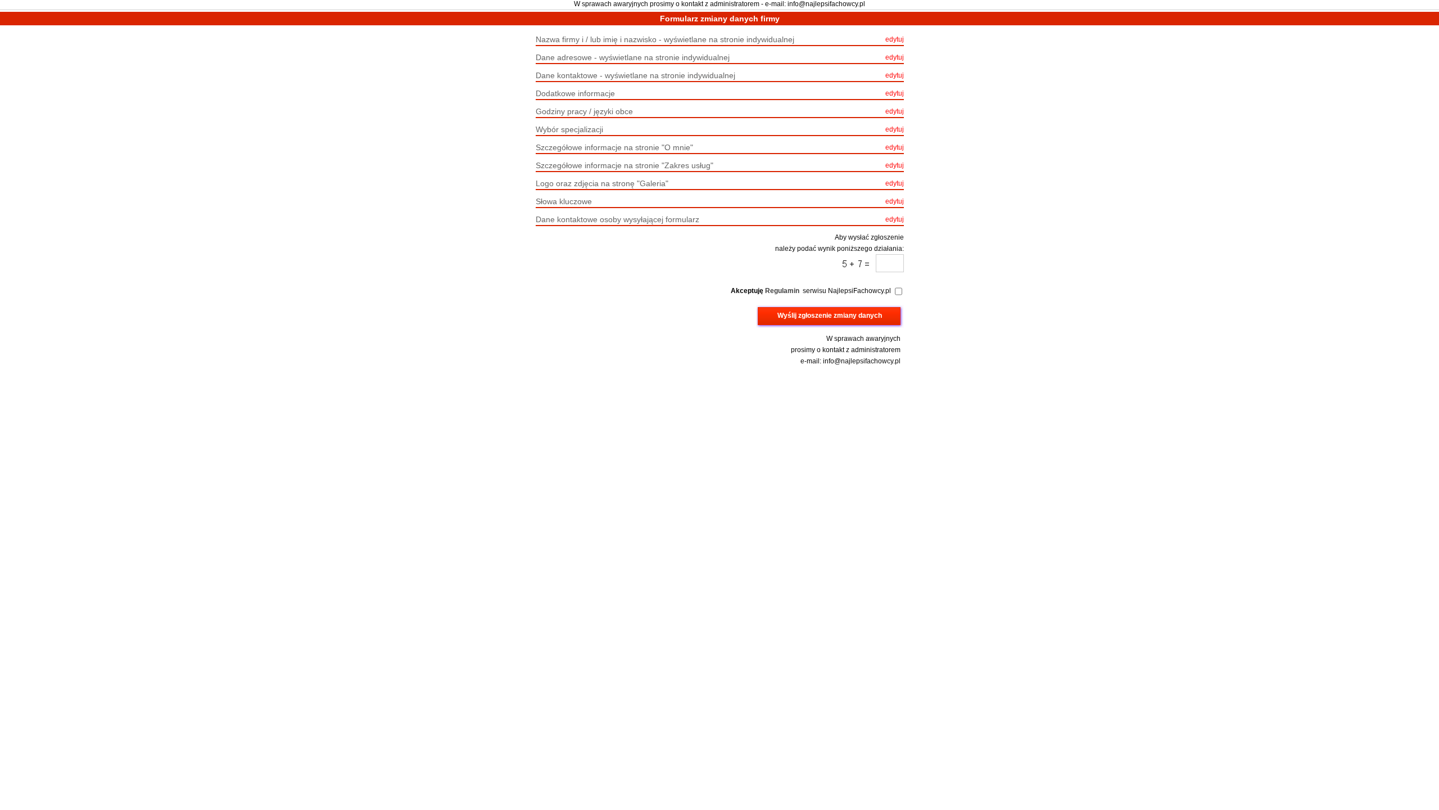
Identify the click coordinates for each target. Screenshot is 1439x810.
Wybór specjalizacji (720, 129)
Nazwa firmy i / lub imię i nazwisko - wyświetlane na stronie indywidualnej (720, 39)
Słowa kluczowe (720, 201)
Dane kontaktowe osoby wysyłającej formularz (720, 219)
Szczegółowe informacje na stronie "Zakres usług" (720, 165)
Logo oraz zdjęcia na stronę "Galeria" (720, 183)
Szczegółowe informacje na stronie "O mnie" (720, 147)
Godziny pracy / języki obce (720, 111)
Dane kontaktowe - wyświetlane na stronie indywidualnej (720, 75)
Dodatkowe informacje (720, 93)
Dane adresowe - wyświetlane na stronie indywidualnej (720, 57)
